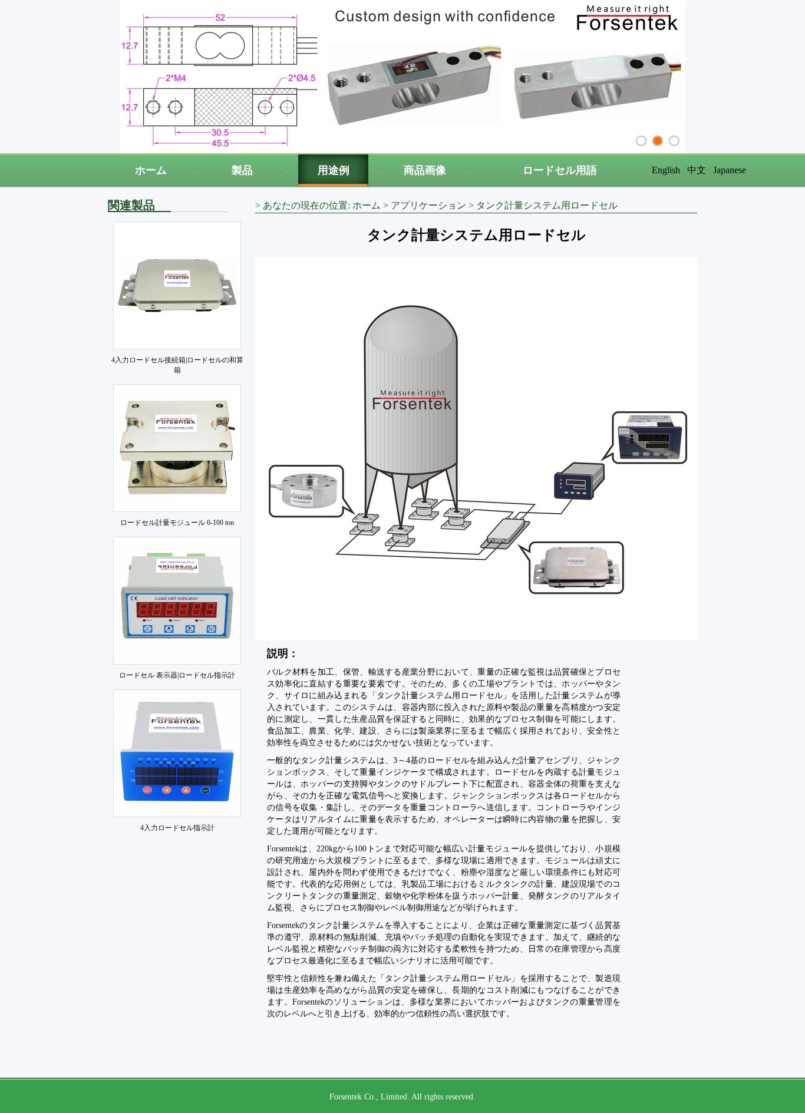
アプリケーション (428, 205)
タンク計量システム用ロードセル (547, 205)
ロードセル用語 (560, 170)
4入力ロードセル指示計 (177, 828)
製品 (242, 170)
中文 (696, 170)
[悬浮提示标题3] (674, 141)
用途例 (333, 170)
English (666, 170)
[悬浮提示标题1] (641, 141)
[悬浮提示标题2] (657, 141)
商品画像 (425, 170)
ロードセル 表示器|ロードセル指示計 (177, 675)
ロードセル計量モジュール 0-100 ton (177, 522)
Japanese (729, 170)
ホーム (151, 170)
